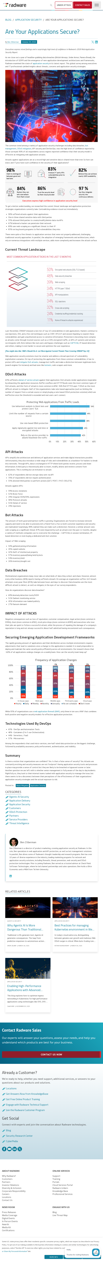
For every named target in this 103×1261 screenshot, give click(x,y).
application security (41, 63)
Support (56, 1176)
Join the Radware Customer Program (25, 1110)
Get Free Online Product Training (23, 1099)
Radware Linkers (60, 1188)
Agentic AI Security (19, 797)
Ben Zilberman (13, 42)
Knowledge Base (60, 1191)
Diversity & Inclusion (11, 1188)
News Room (8, 1207)
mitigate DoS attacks (29, 362)
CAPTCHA (74, 343)
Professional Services (63, 1194)
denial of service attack (29, 380)
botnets (48, 365)
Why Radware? (9, 1176)
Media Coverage (9, 1215)
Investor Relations (10, 1185)
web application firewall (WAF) (47, 711)
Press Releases (9, 1212)
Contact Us (7, 1200)
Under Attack (64, 5)
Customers (15, 808)
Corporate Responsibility (13, 1191)
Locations (11, 1088)
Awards (5, 1224)
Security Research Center (19, 1136)
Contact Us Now (51, 1054)
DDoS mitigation (24, 148)
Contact (82, 5)
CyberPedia (12, 1141)
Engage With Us (61, 1207)
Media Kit (6, 1227)
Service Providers (18, 819)
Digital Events (8, 1218)
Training (56, 1179)
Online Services (61, 1171)
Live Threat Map (60, 1215)
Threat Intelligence (19, 823)
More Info (54, 1257)
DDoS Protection (18, 812)
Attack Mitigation (22, 785)
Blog (8, 19)
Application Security (28, 19)
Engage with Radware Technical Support (27, 1104)
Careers (5, 1194)
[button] (51, 5)
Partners (14, 815)
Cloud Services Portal (63, 1185)
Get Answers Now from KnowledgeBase (27, 1094)
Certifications (8, 1230)
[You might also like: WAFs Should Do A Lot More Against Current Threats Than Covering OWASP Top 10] (47, 351)
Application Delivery (19, 800)
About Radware (11, 1171)
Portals (56, 1182)
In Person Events (10, 1221)
